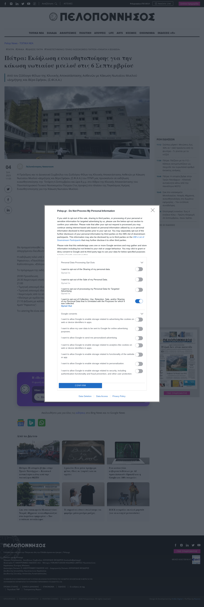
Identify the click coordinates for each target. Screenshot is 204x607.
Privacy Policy (118, 396)
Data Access (102, 396)
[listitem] (102, 262)
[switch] (139, 269)
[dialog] (102, 303)
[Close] (154, 211)
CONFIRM (80, 385)
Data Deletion (85, 396)
